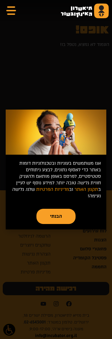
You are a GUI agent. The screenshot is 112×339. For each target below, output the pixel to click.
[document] (56, 169)
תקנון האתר (86, 189)
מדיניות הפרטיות (52, 189)
